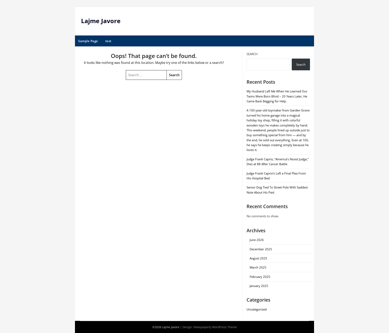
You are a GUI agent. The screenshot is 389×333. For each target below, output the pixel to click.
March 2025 (258, 267)
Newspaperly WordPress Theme (215, 327)
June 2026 (257, 240)
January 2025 (259, 286)
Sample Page (88, 41)
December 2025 (261, 249)
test (108, 41)
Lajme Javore (101, 21)
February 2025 (260, 277)
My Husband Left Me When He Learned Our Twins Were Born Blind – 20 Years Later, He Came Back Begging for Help (277, 96)
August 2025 (258, 258)
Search (252, 54)
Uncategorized (257, 309)
